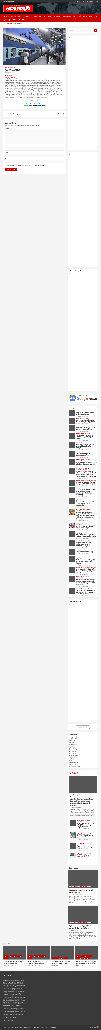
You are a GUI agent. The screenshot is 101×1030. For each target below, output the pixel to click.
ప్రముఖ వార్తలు (7, 20)
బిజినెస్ (79, 16)
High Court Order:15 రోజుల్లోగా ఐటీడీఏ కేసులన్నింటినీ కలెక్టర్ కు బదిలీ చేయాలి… (86, 436)
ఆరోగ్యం (70, 740)
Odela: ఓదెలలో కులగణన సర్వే (84, 551)
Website (7, 159)
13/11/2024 (78, 595)
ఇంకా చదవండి (8, 944)
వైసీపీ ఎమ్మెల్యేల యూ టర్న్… (85, 847)
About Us (91, 1)
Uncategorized (72, 737)
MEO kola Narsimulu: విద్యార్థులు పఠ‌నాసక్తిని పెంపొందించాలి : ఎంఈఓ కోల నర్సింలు (86, 963)
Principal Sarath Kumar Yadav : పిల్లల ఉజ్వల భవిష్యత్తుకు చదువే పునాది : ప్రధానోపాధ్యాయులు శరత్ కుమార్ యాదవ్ (86, 582)
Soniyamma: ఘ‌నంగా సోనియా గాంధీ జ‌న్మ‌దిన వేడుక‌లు (85, 413)
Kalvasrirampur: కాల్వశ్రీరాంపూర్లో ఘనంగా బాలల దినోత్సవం (85, 527)
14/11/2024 (78, 529)
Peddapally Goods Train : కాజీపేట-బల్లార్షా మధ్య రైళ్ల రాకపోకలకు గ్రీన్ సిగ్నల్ (84, 544)
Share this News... (34, 100)
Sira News (14, 72)
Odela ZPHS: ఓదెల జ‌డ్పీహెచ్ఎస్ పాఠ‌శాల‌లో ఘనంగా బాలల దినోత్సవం (86, 535)
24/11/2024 (78, 449)
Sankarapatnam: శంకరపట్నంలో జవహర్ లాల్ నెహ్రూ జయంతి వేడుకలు (85, 561)
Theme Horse (36, 1027)
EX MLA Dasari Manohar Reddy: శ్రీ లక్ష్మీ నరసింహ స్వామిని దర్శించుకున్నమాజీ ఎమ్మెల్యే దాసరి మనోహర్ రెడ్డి (86, 492)
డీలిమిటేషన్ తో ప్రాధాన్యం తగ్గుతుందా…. (15, 114)
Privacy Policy (22, 1027)
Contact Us (85, 1)
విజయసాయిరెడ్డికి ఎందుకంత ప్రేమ (85, 836)
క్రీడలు (74, 16)
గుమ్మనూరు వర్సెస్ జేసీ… (84, 856)
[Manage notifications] (97, 1027)
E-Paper (13, 16)
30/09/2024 (8, 72)
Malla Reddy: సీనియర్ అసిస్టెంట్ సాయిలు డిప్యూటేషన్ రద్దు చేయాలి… (86, 421)
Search (95, 30)
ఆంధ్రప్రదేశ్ (27, 16)
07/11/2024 (79, 967)
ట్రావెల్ (90, 16)
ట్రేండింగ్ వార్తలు (83, 410)
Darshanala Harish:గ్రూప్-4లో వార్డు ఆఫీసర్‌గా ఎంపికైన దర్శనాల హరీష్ (86, 463)
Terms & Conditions (77, 1)
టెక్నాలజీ (85, 16)
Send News (22, 20)
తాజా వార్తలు (34, 16)
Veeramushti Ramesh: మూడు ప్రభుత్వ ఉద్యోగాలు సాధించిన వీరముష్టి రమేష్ (85, 503)
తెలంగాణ (20, 16)
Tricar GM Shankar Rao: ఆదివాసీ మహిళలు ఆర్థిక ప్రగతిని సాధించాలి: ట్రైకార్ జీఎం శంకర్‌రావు (86, 592)
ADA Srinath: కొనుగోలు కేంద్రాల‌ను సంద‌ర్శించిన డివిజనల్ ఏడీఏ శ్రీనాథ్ (85, 483)
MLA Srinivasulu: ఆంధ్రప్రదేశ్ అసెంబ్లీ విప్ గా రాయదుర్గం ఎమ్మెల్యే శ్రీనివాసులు (85, 825)
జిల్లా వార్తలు (42, 16)
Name (7, 146)
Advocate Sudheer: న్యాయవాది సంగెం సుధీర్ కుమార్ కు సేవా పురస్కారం (85, 446)
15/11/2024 (78, 457)
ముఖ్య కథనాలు (72, 762)
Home (96, 1)
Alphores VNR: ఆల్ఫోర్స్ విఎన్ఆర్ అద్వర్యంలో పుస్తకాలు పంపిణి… (85, 428)
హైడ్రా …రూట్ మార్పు (57, 114)
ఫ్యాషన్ (70, 759)
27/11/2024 (78, 440)
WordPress (53, 1027)
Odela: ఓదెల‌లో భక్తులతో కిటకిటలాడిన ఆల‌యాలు (83, 454)
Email (6, 152)
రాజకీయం (49, 16)
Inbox (14, 20)
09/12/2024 (78, 416)
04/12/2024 (78, 431)
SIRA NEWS (85, 416)
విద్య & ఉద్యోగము (67, 16)
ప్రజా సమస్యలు (57, 16)
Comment (8, 128)
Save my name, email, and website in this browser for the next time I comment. (26, 165)
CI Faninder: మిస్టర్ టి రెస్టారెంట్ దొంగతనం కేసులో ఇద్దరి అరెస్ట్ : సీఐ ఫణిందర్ (85, 570)
